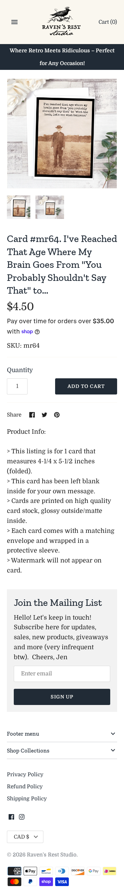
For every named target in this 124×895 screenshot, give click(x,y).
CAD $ (21, 837)
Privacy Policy (25, 774)
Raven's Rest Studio (51, 855)
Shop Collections (28, 750)
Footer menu (23, 733)
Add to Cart (86, 386)
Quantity (20, 370)
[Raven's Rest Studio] (62, 22)
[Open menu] (14, 22)
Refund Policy (25, 786)
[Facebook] (11, 819)
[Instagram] (21, 819)
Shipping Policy (27, 799)
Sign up (62, 696)
